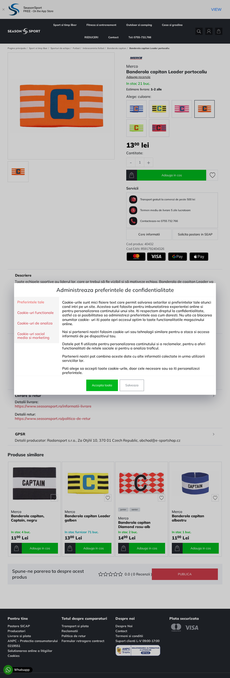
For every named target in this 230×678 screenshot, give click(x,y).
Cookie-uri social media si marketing (33, 336)
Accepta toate (102, 385)
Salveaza (131, 385)
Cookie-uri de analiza (35, 323)
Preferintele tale (30, 302)
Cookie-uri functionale (35, 313)
